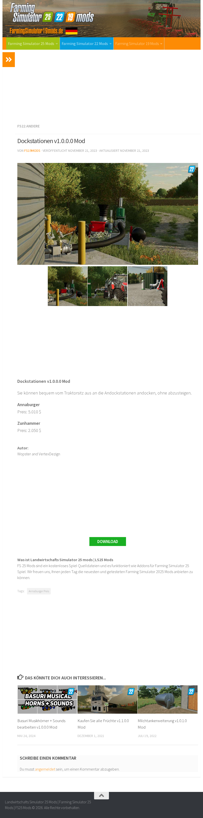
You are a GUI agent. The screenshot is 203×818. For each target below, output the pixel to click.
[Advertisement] (108, 85)
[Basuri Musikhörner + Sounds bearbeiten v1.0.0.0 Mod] (47, 699)
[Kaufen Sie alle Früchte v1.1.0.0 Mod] (107, 699)
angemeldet (45, 769)
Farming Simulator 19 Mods (137, 43)
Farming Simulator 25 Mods (31, 43)
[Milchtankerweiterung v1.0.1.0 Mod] (168, 699)
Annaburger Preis (39, 591)
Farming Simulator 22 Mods (85, 43)
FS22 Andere (28, 125)
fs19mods (32, 150)
